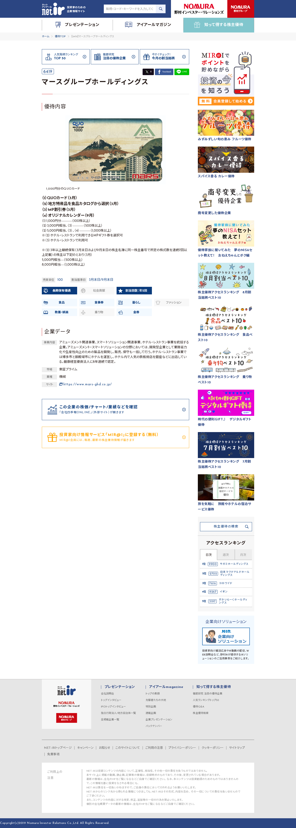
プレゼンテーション (119, 687)
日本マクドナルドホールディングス (235, 573)
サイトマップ (237, 748)
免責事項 (53, 754)
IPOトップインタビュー (113, 706)
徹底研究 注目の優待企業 (207, 693)
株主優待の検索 (226, 526)
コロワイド (225, 583)
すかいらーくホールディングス (233, 601)
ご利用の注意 (154, 748)
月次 (243, 555)
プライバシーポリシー (182, 748)
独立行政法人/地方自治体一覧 (118, 713)
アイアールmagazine (166, 687)
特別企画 (151, 706)
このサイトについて (127, 748)
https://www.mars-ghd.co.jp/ (87, 384)
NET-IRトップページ (58, 748)
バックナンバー (154, 726)
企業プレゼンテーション (159, 719)
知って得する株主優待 (213, 687)
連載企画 (151, 713)
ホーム (45, 36)
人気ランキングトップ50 (206, 700)
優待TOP (60, 36)
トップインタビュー (111, 700)
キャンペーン (85, 748)
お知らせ (104, 748)
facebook (167, 72)
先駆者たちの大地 (156, 700)
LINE (184, 72)
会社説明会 (107, 693)
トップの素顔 (153, 693)
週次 (226, 555)
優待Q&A (198, 706)
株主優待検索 (200, 713)
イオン (224, 592)
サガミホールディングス (234, 564)
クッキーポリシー (213, 748)
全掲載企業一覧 (110, 719)
